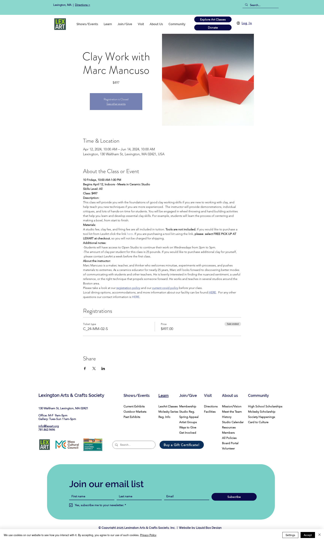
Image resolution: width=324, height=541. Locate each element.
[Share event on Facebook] (85, 368)
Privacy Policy (148, 535)
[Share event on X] (94, 368)
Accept (308, 535)
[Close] (319, 535)
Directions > (82, 5)
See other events (116, 104)
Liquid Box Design (209, 528)
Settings (290, 535)
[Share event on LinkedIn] (103, 368)
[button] (177, 24)
